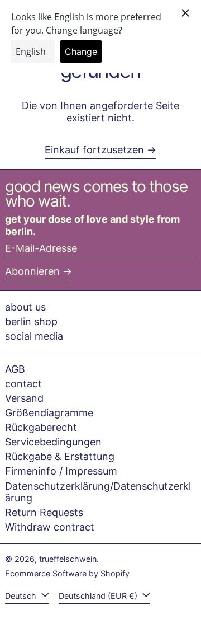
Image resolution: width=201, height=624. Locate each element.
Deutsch (22, 595)
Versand (24, 398)
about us (25, 307)
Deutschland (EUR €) (99, 595)
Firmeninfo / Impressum (61, 471)
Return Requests (44, 512)
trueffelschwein (68, 559)
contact (23, 384)
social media (34, 336)
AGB (15, 369)
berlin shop (31, 321)
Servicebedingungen (53, 442)
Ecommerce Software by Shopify (67, 573)
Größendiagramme (49, 413)
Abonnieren (32, 271)
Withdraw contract (49, 527)
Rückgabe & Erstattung (59, 456)
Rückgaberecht (41, 427)
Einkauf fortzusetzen (94, 150)
